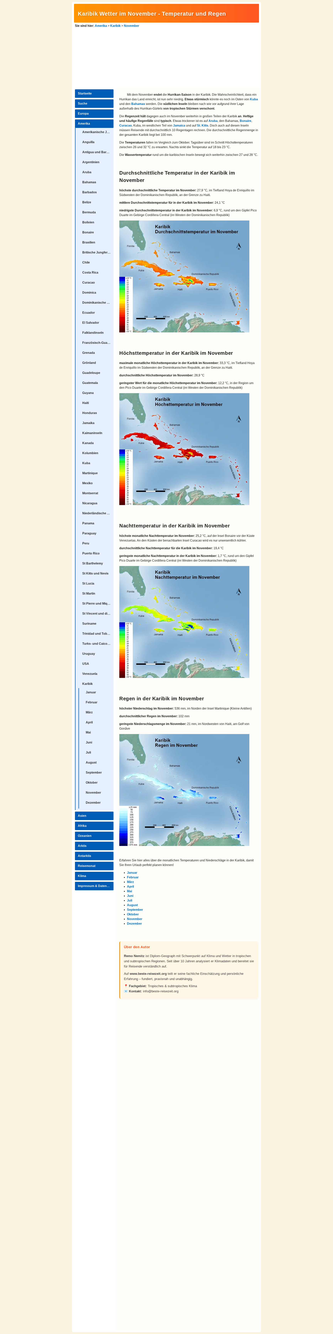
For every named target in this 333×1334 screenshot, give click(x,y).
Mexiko (87, 483)
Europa (83, 113)
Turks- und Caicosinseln (98, 643)
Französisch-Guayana (98, 342)
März (89, 712)
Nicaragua (89, 503)
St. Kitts (202, 125)
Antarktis (84, 856)
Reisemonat (86, 866)
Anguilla (88, 142)
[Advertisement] (166, 57)
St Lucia (88, 583)
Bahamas (89, 182)
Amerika (101, 25)
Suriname (89, 623)
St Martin (88, 593)
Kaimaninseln (92, 433)
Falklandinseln (93, 332)
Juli (88, 752)
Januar (91, 692)
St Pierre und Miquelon (98, 603)
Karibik (115, 25)
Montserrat (90, 493)
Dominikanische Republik (98, 302)
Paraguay (89, 533)
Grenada (88, 352)
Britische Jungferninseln (98, 252)
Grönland (89, 362)
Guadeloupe (91, 372)
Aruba (86, 172)
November (131, 25)
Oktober (92, 782)
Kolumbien (90, 453)
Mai (88, 732)
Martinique (90, 473)
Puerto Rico (91, 553)
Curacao (88, 282)
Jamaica (179, 125)
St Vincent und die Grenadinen (98, 613)
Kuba (86, 463)
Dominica (89, 292)
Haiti (85, 403)
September (94, 772)
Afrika (82, 825)
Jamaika (88, 423)
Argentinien (90, 162)
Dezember (93, 802)
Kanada (88, 443)
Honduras (89, 413)
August (91, 762)
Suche (82, 103)
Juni (89, 742)
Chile (86, 262)
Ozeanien (85, 835)
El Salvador (90, 322)
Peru (85, 543)
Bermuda (89, 212)
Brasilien (88, 242)
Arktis (82, 845)
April (89, 722)
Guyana (88, 393)
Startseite (85, 93)
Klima (82, 876)
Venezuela (89, 673)
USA (85, 663)
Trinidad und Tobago (97, 633)
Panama (88, 523)
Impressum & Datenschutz (96, 886)
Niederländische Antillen (98, 513)
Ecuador (88, 312)
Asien (82, 815)
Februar (91, 702)
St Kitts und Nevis (95, 573)
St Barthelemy (92, 563)
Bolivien (88, 222)
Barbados (89, 192)
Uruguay (88, 653)
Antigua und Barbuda (98, 152)
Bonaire (88, 232)
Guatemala (90, 382)
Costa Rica (90, 272)
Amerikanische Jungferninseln (98, 132)
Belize (86, 202)
